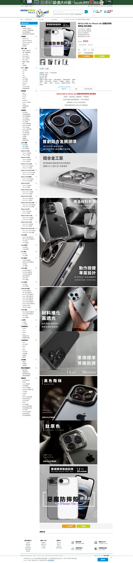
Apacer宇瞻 (25, 81)
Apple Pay (90, 44)
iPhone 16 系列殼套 (26, 185)
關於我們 (28, 546)
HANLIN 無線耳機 (26, 116)
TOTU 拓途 (24, 409)
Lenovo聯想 (25, 344)
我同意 (103, 559)
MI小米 (24, 346)
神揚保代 (31, 6)
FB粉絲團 (110, 6)
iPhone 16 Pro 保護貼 (27, 200)
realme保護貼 (25, 286)
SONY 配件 (24, 309)
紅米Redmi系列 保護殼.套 (28, 262)
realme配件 (24, 282)
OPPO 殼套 (25, 277)
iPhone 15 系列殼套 (26, 211)
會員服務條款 (28, 547)
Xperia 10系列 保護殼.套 (27, 313)
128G (23, 75)
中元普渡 (71, 14)
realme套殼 (24, 284)
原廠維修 (59, 546)
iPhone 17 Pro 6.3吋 (26, 164)
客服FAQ (59, 544)
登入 (97, 10)
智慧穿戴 (23, 91)
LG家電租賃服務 (77, 14)
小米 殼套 (24, 263)
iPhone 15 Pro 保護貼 (27, 226)
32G (23, 71)
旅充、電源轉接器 (26, 52)
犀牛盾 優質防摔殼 (26, 415)
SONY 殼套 (25, 315)
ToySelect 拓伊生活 (26, 411)
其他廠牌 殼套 (25, 336)
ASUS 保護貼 (25, 242)
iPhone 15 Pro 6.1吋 (26, 222)
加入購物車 (86, 56)
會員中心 (98, 12)
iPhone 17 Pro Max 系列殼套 (28, 172)
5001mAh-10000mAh (27, 40)
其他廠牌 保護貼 (26, 337)
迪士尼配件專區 (25, 413)
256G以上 (24, 77)
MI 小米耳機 (25, 121)
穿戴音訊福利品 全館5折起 (28, 34)
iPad (59, 14)
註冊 (101, 10)
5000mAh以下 (25, 38)
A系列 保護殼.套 (26, 275)
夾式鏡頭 (24, 363)
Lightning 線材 (25, 56)
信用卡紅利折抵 (82, 44)
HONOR (24, 328)
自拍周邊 (23, 359)
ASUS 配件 (24, 235)
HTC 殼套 (24, 253)
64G (23, 73)
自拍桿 (23, 361)
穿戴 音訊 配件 (28, 19)
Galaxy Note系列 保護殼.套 (28, 303)
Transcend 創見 (25, 86)
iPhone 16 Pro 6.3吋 (26, 196)
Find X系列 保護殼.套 (27, 272)
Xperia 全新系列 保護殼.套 (28, 312)
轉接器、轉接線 (25, 61)
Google (24, 104)
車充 (23, 63)
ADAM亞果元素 (25, 380)
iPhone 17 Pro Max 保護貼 (28, 174)
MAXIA (24, 402)
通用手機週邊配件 (26, 375)
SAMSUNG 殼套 (26, 305)
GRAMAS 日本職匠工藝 (27, 389)
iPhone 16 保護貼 (26, 187)
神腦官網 (28, 542)
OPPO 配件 (24, 268)
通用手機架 (24, 370)
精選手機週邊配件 (25, 368)
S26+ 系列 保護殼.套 (27, 292)
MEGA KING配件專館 (27, 396)
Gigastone (24, 82)
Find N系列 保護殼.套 (27, 274)
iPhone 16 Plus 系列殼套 (27, 191)
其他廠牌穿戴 (25, 106)
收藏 (47, 68)
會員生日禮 (43, 544)
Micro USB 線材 (26, 58)
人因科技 (24, 136)
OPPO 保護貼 (25, 279)
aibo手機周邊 (25, 385)
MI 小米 (24, 96)
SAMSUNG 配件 (25, 288)
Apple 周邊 (41, 19)
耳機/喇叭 (23, 110)
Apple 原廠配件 (25, 148)
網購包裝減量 (59, 547)
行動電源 (23, 36)
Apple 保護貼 (25, 146)
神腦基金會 (28, 544)
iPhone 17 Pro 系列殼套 (27, 166)
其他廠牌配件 (24, 326)
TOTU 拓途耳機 (25, 132)
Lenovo (24, 330)
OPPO (23, 98)
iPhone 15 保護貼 (26, 213)
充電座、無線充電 (26, 50)
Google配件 (24, 245)
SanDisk (24, 84)
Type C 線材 (25, 54)
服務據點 (26, 6)
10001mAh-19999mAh (27, 42)
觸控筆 (23, 357)
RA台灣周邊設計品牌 (27, 408)
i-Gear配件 (24, 391)
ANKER (24, 382)
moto (23, 348)
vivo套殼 (24, 322)
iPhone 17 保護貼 (26, 155)
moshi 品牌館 (25, 404)
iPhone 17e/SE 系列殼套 (27, 179)
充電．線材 (24, 48)
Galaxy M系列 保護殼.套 (27, 301)
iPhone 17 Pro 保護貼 (27, 167)
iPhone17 (55, 14)
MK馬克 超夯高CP (26, 398)
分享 (42, 68)
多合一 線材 (25, 59)
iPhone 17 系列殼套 (26, 153)
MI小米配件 (24, 258)
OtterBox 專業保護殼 (27, 406)
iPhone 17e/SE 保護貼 (27, 180)
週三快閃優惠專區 (26, 32)
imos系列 (24, 393)
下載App (22, 6)
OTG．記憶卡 (24, 67)
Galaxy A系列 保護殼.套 (27, 300)
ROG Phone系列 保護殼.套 (28, 239)
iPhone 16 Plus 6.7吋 (26, 189)
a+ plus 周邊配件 (26, 384)
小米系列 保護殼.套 (26, 260)
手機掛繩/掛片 (25, 372)
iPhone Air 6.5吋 (25, 157)
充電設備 (24, 65)
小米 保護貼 (25, 265)
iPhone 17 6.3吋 (25, 151)
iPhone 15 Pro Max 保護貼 (28, 232)
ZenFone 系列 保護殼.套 (27, 237)
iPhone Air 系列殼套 (26, 159)
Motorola (24, 332)
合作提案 (43, 547)
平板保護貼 (24, 353)
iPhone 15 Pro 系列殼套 (27, 224)
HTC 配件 (23, 251)
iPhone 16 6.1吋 (25, 183)
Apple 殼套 (54, 19)
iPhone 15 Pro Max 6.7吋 (27, 228)
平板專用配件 (24, 340)
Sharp (23, 334)
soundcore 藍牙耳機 (26, 129)
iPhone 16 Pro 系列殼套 (27, 198)
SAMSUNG (24, 100)
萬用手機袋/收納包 (26, 373)
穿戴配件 (24, 107)
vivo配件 (23, 320)
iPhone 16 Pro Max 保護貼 (28, 206)
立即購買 (102, 56)
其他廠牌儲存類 (25, 88)
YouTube (104, 6)
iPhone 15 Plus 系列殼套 (27, 217)
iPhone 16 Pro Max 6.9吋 (27, 202)
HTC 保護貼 (25, 255)
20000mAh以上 (25, 44)
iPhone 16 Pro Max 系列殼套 (28, 204)
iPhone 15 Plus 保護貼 (27, 219)
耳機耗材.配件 (25, 140)
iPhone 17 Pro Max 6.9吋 (27, 170)
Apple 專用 (24, 112)
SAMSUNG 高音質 (26, 125)
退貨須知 (59, 542)
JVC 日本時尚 (25, 118)
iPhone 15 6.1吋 (25, 209)
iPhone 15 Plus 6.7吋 (26, 215)
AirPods (67, 14)
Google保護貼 (25, 249)
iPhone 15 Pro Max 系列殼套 (28, 230)
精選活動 (23, 26)
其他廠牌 (24, 138)
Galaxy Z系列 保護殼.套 (27, 296)
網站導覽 (28, 551)
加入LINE (98, 6)
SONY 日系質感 (26, 127)
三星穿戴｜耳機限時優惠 (27, 30)
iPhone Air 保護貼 (26, 161)
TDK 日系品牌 (25, 131)
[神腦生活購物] (34, 12)
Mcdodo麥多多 (25, 400)
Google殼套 (25, 247)
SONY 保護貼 (25, 317)
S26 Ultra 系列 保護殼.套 (27, 294)
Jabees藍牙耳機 (26, 119)
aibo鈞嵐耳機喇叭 (26, 114)
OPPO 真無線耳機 (26, 123)
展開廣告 (109, 1)
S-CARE (91, 6)
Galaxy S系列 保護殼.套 (27, 298)
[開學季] (66, 2)
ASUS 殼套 (24, 240)
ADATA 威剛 (25, 79)
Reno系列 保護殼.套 (26, 270)
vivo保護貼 (24, 324)
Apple (23, 93)
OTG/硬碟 (24, 70)
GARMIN (24, 95)
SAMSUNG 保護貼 (26, 307)
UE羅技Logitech (26, 134)
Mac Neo (63, 14)
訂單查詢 (43, 546)
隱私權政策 (28, 549)
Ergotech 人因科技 (26, 102)
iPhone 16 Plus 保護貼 (27, 193)
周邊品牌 (23, 378)
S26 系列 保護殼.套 (26, 290)
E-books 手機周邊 (26, 387)
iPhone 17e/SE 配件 (26, 176)
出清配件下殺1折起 (26, 28)
